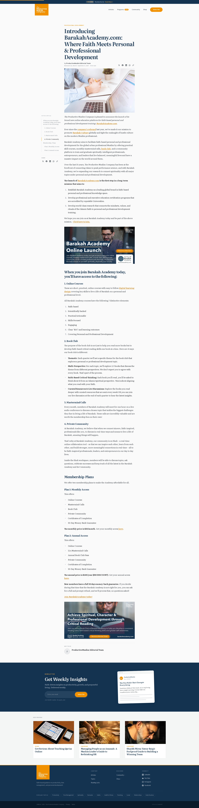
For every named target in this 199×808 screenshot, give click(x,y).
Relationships (138, 795)
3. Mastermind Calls (51, 135)
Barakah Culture (81, 132)
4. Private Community (51, 139)
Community (136, 10)
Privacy (68, 804)
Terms (73, 804)
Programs (122, 10)
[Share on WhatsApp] (129, 65)
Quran (37, 746)
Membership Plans (49, 143)
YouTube (147, 778)
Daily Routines (150, 795)
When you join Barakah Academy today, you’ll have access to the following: (52, 122)
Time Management (68, 795)
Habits (98, 795)
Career (128, 795)
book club (106, 148)
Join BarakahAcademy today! (78, 596)
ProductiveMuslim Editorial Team (78, 63)
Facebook (147, 785)
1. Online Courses (50, 128)
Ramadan (90, 795)
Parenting (120, 795)
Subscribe (156, 10)
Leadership (84, 746)
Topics (93, 779)
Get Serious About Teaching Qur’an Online (53, 750)
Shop (145, 10)
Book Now (108, 2)
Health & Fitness (108, 795)
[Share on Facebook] (122, 65)
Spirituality (80, 795)
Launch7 (160, 804)
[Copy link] (133, 65)
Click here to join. (81, 221)
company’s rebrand (86, 129)
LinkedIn (147, 775)
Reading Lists (95, 783)
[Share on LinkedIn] (126, 65)
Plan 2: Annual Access (51, 150)
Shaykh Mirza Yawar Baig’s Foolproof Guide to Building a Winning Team (142, 751)
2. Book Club (48, 132)
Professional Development (74, 25)
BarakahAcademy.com (106, 123)
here (120, 528)
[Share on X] (119, 65)
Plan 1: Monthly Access (51, 146)
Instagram (147, 782)
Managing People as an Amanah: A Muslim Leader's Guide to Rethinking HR (99, 751)
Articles (111, 10)
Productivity (55, 795)
